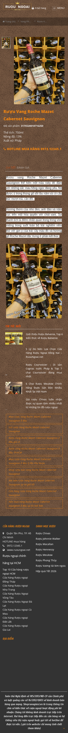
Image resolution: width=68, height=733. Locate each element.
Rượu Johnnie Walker (48, 538)
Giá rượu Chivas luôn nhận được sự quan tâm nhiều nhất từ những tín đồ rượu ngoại (44, 403)
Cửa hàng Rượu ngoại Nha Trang (15, 587)
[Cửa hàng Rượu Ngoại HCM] (17, 5)
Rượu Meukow (44, 555)
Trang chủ (10, 21)
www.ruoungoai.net (18, 549)
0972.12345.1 (14, 545)
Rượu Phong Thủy (46, 560)
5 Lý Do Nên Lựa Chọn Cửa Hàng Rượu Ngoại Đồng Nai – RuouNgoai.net (44, 352)
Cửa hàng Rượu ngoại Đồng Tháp (15, 579)
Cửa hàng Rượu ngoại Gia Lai (15, 627)
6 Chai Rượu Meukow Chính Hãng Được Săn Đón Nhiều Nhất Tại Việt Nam (44, 387)
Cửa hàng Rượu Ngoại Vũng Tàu (15, 595)
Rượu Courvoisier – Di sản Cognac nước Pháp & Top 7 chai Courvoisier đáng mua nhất (44, 370)
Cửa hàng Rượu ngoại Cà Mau (17, 611)
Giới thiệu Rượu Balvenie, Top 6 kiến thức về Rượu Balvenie (44, 336)
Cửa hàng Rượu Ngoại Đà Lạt (17, 603)
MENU (60, 7)
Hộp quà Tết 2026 (46, 571)
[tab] (11, 167)
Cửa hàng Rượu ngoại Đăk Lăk (15, 619)
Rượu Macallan (44, 544)
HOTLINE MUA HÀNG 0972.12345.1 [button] (34, 149)
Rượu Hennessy (45, 549)
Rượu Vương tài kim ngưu (51, 565)
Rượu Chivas (43, 533)
